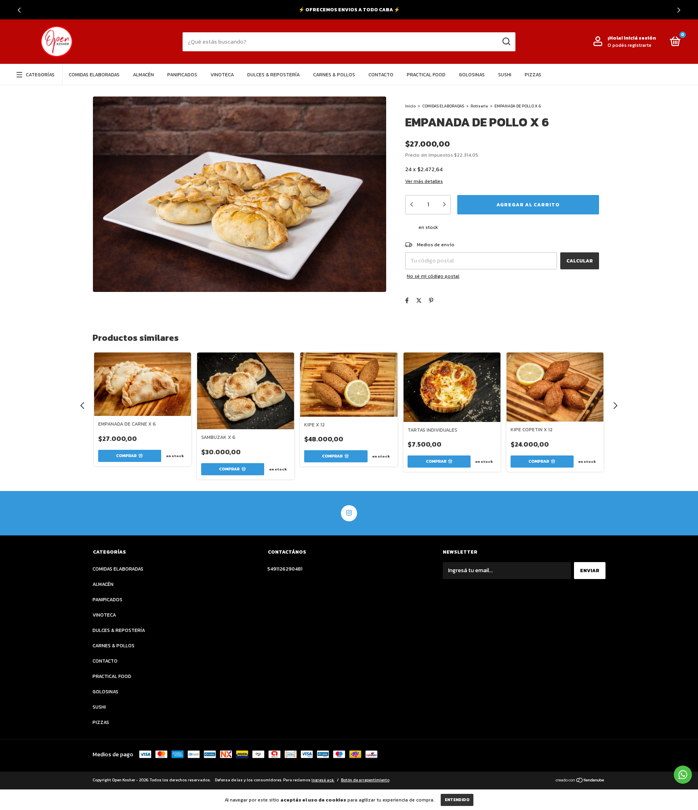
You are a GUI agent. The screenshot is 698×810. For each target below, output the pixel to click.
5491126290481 (285, 569)
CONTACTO (380, 74)
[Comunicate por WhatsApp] (683, 775)
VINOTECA (222, 74)
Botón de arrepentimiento (365, 780)
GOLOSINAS (472, 74)
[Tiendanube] (580, 781)
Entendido (457, 800)
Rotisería (479, 106)
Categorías (40, 74)
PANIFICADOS (182, 74)
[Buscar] (506, 41)
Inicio (410, 106)
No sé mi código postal (433, 276)
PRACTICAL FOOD (426, 74)
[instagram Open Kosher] (349, 513)
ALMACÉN (143, 74)
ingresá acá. (322, 780)
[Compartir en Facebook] (407, 300)
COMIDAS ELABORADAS (94, 74)
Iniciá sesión (640, 38)
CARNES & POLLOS (334, 74)
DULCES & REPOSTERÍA (273, 74)
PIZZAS (533, 74)
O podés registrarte (630, 45)
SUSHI (504, 74)
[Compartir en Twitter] (419, 300)
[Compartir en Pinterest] (431, 300)
